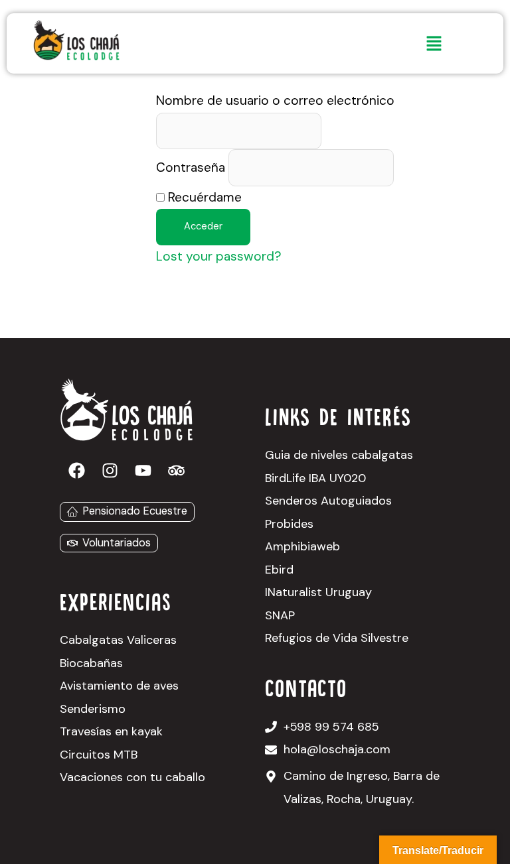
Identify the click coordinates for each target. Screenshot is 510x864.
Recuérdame (203, 197)
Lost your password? (219, 256)
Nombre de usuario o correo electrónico (275, 100)
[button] (433, 44)
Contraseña (190, 168)
